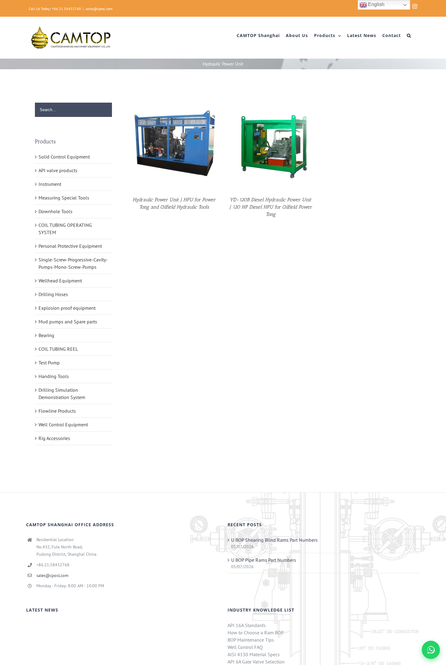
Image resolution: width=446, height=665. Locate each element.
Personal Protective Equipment (70, 246)
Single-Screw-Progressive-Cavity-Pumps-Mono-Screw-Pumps (73, 263)
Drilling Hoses (53, 294)
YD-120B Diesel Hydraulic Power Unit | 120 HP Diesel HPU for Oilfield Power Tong (270, 207)
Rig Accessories (54, 438)
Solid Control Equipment (64, 157)
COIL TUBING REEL (58, 349)
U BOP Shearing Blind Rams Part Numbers (274, 540)
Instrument (50, 184)
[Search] (409, 35)
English (375, 4)
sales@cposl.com (99, 8)
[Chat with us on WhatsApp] (431, 650)
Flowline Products (57, 411)
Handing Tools (54, 376)
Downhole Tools (56, 211)
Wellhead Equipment (60, 281)
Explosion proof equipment (67, 308)
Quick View (174, 144)
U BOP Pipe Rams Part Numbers (263, 560)
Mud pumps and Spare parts (68, 322)
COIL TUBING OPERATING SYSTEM (65, 228)
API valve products (58, 170)
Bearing (46, 335)
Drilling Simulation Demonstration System (62, 393)
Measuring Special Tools (64, 198)
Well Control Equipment (63, 424)
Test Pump (49, 363)
